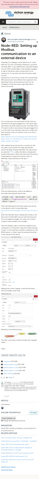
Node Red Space (7, 470)
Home (4, 27)
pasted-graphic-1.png (10, 367)
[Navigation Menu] (3, 22)
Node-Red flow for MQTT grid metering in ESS (17, 453)
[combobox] (22, 22)
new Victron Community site (19, 7)
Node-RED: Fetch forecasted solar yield (14, 444)
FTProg (12, 152)
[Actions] (37, 42)
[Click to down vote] (6, 396)
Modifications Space (8, 467)
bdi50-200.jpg (8, 374)
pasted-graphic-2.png (10, 370)
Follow (33, 413)
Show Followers (8, 418)
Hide (10, 377)
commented (15, 382)
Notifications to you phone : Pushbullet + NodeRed (19, 441)
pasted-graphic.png (10, 364)
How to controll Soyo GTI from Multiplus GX (16, 438)
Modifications (14, 27)
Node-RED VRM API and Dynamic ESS (14, 456)
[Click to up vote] (4, 396)
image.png (7, 361)
